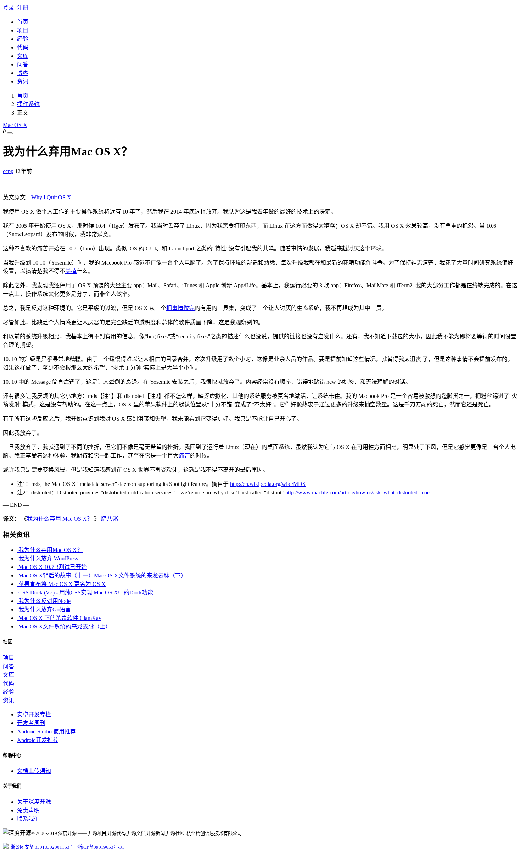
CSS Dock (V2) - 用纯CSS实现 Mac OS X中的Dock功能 (85, 592)
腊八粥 (109, 519)
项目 (22, 30)
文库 (22, 56)
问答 (22, 64)
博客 (22, 73)
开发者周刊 (31, 723)
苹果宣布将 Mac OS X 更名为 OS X (61, 584)
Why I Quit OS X (51, 197)
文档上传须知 (34, 771)
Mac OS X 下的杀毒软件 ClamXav (59, 618)
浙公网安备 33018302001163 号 (42, 847)
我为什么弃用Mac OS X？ (50, 550)
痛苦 (184, 456)
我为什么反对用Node (44, 601)
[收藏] (10, 133)
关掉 (71, 271)
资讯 (22, 81)
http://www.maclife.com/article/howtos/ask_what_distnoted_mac (357, 492)
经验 (22, 39)
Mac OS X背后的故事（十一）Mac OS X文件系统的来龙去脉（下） (101, 575)
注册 (22, 8)
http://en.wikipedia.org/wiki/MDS (268, 484)
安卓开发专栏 (34, 714)
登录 (8, 8)
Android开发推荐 (37, 740)
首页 (22, 22)
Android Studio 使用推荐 (46, 732)
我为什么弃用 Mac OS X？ (60, 519)
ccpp (8, 171)
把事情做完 (180, 308)
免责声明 (28, 810)
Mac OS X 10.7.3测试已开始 (52, 567)
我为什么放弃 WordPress (47, 558)
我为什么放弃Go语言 (44, 609)
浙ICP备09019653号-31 (100, 847)
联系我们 (28, 819)
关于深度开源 (34, 802)
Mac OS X (15, 125)
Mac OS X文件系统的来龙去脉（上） (64, 627)
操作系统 (28, 104)
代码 (22, 47)
